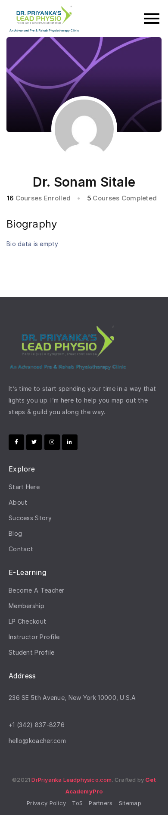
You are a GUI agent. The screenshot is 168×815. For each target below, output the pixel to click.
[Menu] (123, 18)
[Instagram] (52, 442)
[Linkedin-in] (70, 442)
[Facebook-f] (16, 442)
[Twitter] (34, 442)
